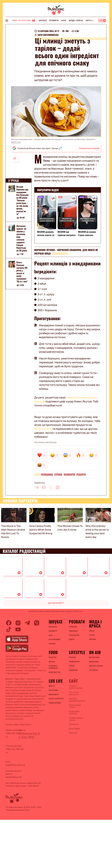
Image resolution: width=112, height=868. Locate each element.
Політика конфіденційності (77, 700)
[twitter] (50, 487)
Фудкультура (55, 672)
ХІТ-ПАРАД (93, 670)
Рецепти (81, 474)
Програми (53, 690)
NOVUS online (43, 429)
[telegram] (36, 487)
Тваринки (73, 631)
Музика (52, 644)
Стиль (92, 635)
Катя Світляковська (48, 35)
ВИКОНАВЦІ (94, 662)
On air (95, 652)
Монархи (53, 627)
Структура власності (74, 693)
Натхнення (92, 20)
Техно (71, 666)
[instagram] (18, 623)
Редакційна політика (74, 713)
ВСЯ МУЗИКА (94, 657)
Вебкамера (54, 694)
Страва (58, 474)
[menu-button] (6, 20)
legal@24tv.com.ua (15, 764)
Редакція (73, 733)
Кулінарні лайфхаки (53, 667)
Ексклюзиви (54, 639)
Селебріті (53, 631)
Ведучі (52, 686)
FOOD (37, 474)
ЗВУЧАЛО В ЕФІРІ (96, 666)
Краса (92, 631)
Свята (71, 639)
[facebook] (43, 487)
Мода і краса (76, 20)
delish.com (16, 142)
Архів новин (74, 729)
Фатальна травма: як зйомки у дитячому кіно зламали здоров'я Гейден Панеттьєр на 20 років (21, 238)
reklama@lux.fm (13, 777)
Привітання (74, 662)
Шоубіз (43, 20)
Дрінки (52, 662)
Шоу (51, 635)
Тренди (92, 639)
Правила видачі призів (76, 719)
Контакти (73, 724)
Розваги (53, 20)
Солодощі (47, 474)
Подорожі (73, 670)
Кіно (63, 20)
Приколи (73, 627)
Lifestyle (77, 652)
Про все (72, 657)
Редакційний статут (75, 706)
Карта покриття (56, 699)
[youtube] (18, 629)
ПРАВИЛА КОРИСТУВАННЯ (75, 687)
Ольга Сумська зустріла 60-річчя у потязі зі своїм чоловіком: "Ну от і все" (22, 272)
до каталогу (56, 602)
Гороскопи (74, 635)
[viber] (57, 487)
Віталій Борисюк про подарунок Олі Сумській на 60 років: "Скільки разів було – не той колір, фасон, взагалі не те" (22, 200)
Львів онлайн (55, 703)
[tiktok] (8, 629)
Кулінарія (69, 474)
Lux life (56, 681)
